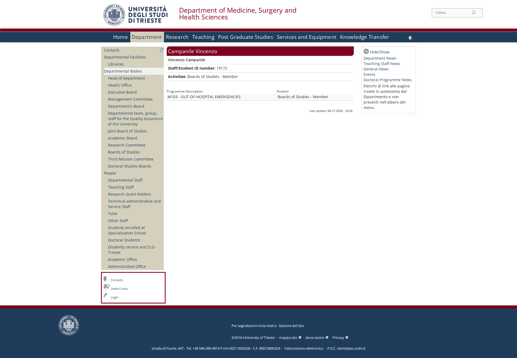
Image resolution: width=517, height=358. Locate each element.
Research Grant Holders (129, 194)
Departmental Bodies (123, 71)
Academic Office (122, 259)
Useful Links (119, 289)
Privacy (338, 337)
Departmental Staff (125, 180)
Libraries (116, 64)
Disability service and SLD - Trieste (132, 249)
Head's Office (120, 85)
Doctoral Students (124, 240)
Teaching (203, 36)
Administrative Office (127, 266)
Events (369, 74)
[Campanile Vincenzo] (410, 37)
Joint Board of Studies (127, 131)
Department (147, 36)
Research (177, 36)
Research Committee (126, 145)
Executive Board (122, 92)
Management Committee (130, 99)
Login (114, 297)
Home (120, 36)
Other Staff (118, 220)
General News (376, 68)
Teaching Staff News (382, 63)
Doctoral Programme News (388, 79)
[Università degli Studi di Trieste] (135, 24)
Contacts (112, 50)
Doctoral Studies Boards (129, 166)
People (110, 173)
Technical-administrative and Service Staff (134, 204)
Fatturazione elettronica (304, 348)
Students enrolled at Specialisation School (127, 230)
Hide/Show (379, 51)
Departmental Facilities (125, 57)
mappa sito (288, 337)
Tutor (113, 213)
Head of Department (126, 78)
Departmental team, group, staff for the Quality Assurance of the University (135, 119)
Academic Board (122, 138)
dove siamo (315, 337)
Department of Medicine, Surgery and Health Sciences (237, 13)
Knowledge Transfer (364, 36)
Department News (380, 58)
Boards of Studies (124, 152)
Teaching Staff (121, 187)
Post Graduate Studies (245, 36)
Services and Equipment (306, 36)
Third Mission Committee (130, 159)
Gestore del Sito (291, 325)
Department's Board (126, 106)
